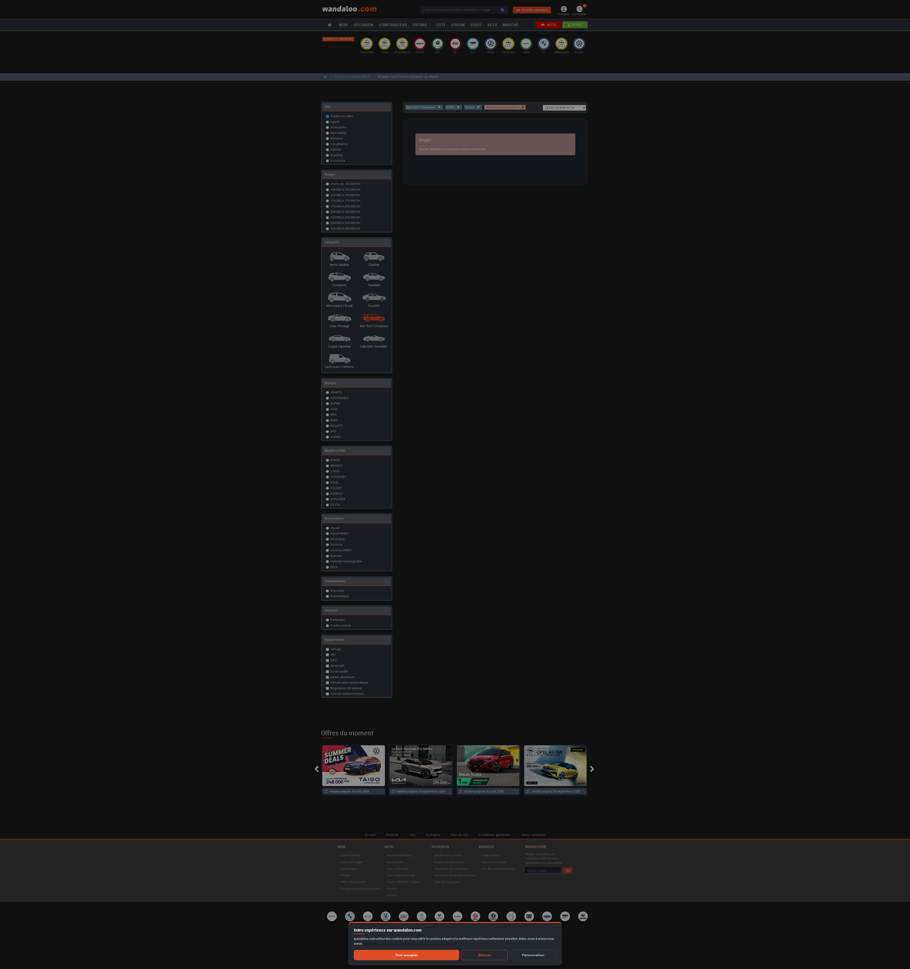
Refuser (484, 955)
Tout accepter (406, 955)
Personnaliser (533, 955)
